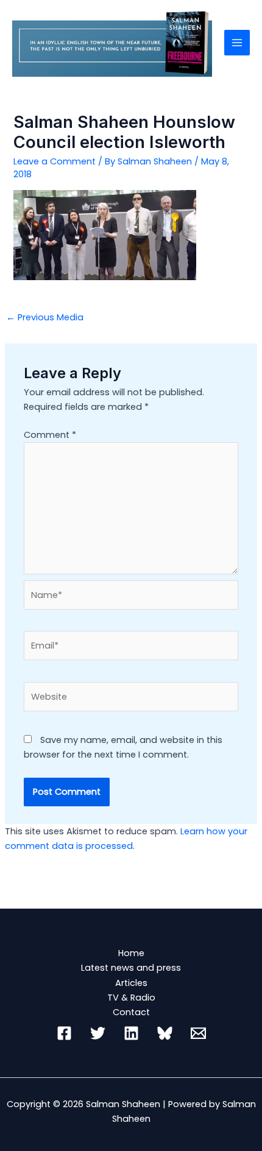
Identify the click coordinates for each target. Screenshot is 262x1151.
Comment (50, 435)
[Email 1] (198, 1033)
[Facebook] (64, 1033)
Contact (131, 1012)
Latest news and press (131, 968)
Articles (131, 983)
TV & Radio (131, 997)
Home (131, 953)
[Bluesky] (164, 1033)
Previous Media (44, 317)
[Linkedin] (131, 1033)
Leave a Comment (54, 161)
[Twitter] (97, 1033)
